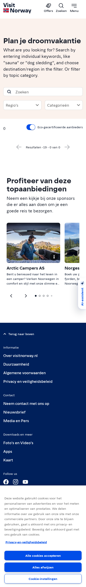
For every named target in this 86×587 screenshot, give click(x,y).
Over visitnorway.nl (20, 355)
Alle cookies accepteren (43, 555)
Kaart (8, 459)
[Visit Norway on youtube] (25, 482)
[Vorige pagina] (18, 147)
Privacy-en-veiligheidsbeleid (26, 542)
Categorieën (58, 105)
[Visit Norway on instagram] (15, 482)
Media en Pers (16, 420)
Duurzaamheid (16, 363)
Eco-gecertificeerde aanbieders (60, 127)
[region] (43, 536)
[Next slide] (11, 296)
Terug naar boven (21, 334)
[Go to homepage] (17, 8)
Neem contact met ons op (26, 403)
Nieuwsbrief (14, 411)
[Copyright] (54, 257)
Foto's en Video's (18, 442)
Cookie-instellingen (43, 579)
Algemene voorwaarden (24, 372)
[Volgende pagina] (67, 147)
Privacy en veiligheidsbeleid (27, 381)
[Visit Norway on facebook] (6, 482)
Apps (7, 451)
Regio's (12, 105)
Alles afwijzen (43, 567)
